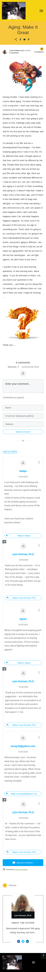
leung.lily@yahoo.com (23, 746)
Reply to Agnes (24, 663)
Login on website (10, 451)
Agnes (23, 618)
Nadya (23, 471)
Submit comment (23, 432)
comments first (30, 366)
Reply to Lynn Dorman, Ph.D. (24, 598)
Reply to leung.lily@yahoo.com (24, 794)
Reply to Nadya (24, 536)
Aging (28, 50)
